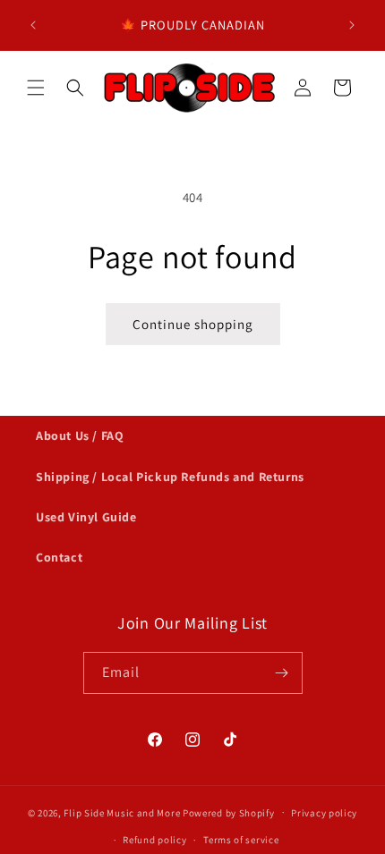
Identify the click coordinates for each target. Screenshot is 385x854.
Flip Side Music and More (122, 812)
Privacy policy (324, 813)
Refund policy (154, 839)
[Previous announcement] (33, 25)
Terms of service (240, 839)
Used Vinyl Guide (86, 517)
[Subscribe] (282, 673)
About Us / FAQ (80, 435)
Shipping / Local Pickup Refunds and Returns (170, 477)
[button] (36, 87)
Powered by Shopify (229, 812)
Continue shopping (193, 324)
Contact (59, 557)
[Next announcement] (352, 25)
